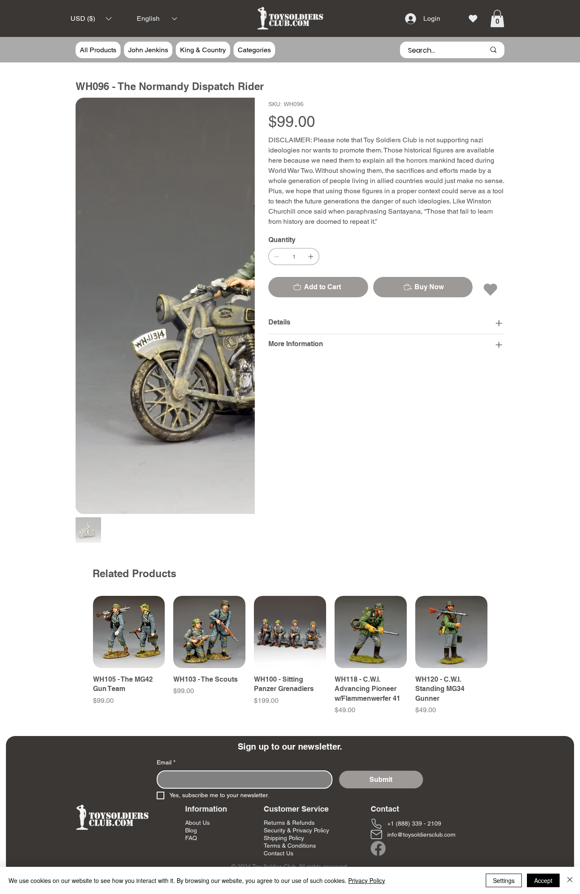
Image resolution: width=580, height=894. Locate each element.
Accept (543, 880)
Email (166, 580)
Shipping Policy (284, 655)
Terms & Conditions (290, 663)
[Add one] (310, 256)
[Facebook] (378, 666)
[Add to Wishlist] (491, 289)
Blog (191, 648)
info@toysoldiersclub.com (421, 652)
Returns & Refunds (289, 640)
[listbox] (91, 19)
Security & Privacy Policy (296, 648)
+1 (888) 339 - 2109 (414, 641)
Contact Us (278, 671)
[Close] (570, 880)
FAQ (191, 655)
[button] (91, 19)
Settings (504, 880)
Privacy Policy (366, 880)
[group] (290, 474)
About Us (197, 640)
